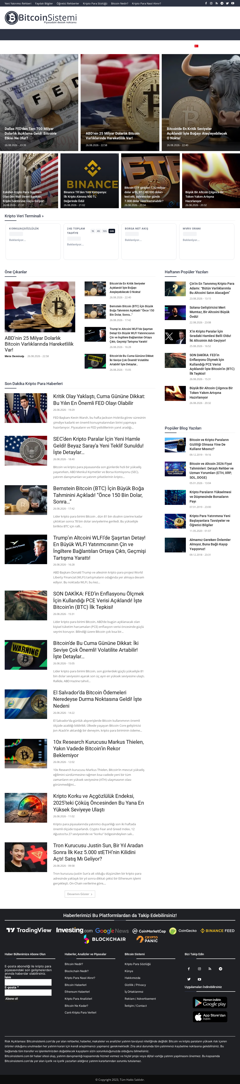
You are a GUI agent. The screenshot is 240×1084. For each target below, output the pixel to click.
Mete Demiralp (14, 356)
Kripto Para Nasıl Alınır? (80, 978)
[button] (224, 46)
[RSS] (216, 3)
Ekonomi (76, 272)
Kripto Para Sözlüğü (138, 964)
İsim (8, 977)
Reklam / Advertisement (140, 998)
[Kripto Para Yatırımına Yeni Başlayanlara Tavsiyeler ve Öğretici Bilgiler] (175, 521)
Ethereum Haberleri (77, 991)
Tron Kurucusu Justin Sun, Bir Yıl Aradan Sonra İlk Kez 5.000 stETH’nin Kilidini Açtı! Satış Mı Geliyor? (98, 852)
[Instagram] (211, 3)
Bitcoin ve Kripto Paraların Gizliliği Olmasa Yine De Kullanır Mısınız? (209, 444)
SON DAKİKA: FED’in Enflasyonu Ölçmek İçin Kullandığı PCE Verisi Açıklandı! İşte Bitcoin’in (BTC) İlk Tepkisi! (98, 600)
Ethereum (55, 272)
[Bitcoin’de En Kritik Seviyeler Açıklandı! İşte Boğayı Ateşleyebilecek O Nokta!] (95, 288)
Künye (129, 971)
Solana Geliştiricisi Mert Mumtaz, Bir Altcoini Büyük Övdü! (209, 312)
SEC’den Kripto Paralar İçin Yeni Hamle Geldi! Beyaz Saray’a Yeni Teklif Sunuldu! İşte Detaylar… (98, 445)
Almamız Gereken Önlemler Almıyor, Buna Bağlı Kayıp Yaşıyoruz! (210, 544)
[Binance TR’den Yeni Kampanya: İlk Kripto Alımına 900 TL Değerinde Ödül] (89, 180)
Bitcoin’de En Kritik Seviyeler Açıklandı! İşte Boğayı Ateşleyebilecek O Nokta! (127, 288)
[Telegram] (222, 3)
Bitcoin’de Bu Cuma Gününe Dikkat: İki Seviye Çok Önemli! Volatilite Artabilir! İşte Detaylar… (132, 360)
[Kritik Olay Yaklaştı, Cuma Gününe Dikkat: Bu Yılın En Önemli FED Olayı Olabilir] (26, 408)
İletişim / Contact (136, 1005)
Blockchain (116, 272)
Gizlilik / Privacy (135, 985)
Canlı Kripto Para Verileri (80, 1012)
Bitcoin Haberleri (75, 985)
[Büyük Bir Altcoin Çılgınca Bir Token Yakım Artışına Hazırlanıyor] (175, 393)
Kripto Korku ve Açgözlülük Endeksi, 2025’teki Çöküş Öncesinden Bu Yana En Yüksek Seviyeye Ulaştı (98, 802)
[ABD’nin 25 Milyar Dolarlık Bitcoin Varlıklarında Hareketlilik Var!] (120, 102)
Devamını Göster (78, 894)
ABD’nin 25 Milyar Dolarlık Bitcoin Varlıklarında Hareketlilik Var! (39, 344)
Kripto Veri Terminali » (24, 216)
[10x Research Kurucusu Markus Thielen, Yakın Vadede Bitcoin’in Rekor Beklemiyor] (26, 754)
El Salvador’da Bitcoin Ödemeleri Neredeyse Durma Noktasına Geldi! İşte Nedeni (97, 699)
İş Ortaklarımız (134, 991)
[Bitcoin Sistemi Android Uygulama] (210, 1007)
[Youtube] (232, 3)
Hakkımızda (132, 978)
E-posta (12, 987)
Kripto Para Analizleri (78, 998)
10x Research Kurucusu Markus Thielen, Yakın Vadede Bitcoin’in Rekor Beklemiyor (98, 748)
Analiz (21, 272)
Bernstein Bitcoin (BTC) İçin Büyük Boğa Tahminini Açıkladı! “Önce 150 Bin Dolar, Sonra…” (132, 310)
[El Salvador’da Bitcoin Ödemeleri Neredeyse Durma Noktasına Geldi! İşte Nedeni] (26, 704)
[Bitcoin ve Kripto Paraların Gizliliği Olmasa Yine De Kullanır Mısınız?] (175, 445)
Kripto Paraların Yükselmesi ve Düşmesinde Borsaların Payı (210, 496)
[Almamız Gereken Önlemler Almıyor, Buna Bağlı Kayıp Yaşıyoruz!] (175, 545)
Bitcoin (37, 272)
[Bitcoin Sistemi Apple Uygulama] (210, 1022)
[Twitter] (227, 3)
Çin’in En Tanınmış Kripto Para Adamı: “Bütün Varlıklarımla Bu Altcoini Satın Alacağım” (212, 288)
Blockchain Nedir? (77, 971)
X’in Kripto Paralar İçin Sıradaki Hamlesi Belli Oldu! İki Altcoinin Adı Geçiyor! (210, 335)
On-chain (95, 272)
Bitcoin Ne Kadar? (76, 1005)
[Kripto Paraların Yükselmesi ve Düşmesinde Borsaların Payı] (175, 497)
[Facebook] (206, 3)
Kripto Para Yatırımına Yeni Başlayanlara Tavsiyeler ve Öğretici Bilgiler (210, 520)
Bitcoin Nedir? (74, 964)
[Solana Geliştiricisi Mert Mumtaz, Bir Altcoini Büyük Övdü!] (175, 312)
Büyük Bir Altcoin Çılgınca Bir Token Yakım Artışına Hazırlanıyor (211, 392)
